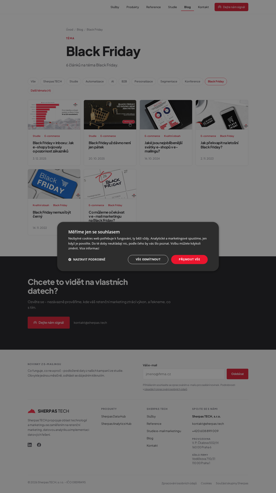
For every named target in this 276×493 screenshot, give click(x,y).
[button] (86, 259)
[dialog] (138, 246)
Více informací (89, 248)
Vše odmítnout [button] (148, 259)
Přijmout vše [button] (189, 259)
